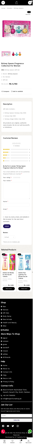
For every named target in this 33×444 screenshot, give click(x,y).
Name (5, 201)
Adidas (10, 279)
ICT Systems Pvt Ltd (21, 437)
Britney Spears (18, 8)
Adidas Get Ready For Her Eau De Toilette (8, 274)
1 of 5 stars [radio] (14, 177)
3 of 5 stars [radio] (16, 177)
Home (3, 8)
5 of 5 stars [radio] (19, 177)
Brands (9, 8)
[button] (3, 28)
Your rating (7, 177)
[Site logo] (16, 2)
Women (5, 280)
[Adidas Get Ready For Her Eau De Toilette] (8, 262)
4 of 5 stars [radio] (18, 177)
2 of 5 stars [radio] (15, 177)
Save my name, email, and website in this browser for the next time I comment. (16, 219)
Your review (7, 180)
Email (5, 209)
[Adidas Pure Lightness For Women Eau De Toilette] (24, 262)
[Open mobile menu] (3, 2)
